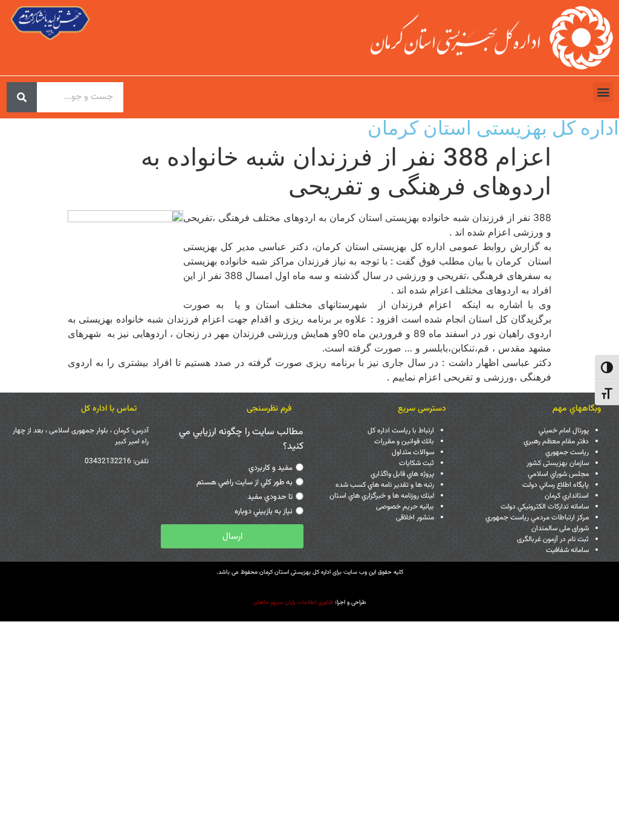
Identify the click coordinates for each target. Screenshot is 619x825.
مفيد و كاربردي (270, 468)
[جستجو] (22, 97)
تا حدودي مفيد (270, 497)
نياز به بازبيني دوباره (264, 512)
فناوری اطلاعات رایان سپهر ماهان (293, 602)
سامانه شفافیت (567, 550)
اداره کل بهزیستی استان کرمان (493, 128)
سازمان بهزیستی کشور (558, 463)
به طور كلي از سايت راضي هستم (244, 483)
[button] (603, 92)
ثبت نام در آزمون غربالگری (553, 539)
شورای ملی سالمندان (560, 528)
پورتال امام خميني (564, 430)
